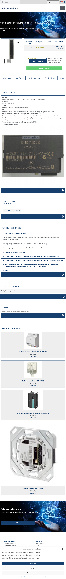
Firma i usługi (15, 28)
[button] (63, 549)
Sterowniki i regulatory (54, 28)
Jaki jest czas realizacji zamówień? (15, 233)
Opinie (62, 78)
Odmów (33, 568)
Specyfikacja (19, 78)
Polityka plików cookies (25, 576)
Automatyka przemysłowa (41, 28)
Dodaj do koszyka (38, 61)
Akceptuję (33, 563)
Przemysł (21, 28)
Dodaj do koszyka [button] (35, 342)
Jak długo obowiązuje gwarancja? (15, 252)
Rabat (6, 270)
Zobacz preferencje (33, 573)
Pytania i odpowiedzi (34, 78)
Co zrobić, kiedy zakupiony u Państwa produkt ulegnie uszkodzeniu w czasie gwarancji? (32, 256)
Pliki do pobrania (50, 78)
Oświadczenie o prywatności (39, 576)
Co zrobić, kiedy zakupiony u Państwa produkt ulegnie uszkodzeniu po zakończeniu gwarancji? (34, 260)
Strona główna (3, 28)
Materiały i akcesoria (29, 28)
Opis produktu (6, 78)
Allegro (9, 28)
